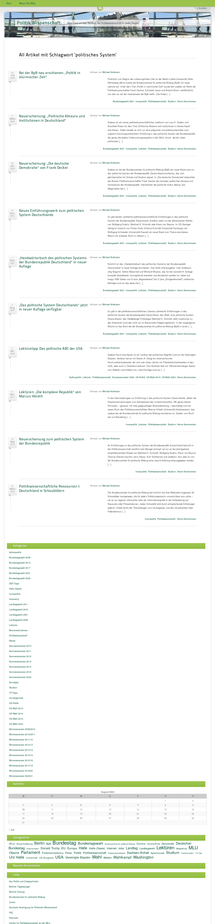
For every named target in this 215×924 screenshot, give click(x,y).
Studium (172, 101)
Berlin (39, 843)
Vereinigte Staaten (78, 857)
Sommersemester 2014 (20, 666)
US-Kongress (46, 857)
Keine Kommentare (187, 101)
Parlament (30, 852)
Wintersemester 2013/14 (21, 749)
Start (8, 3)
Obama (14, 852)
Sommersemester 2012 (20, 656)
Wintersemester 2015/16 (21, 760)
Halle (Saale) (15, 588)
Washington (143, 857)
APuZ (12, 843)
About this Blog (27, 3)
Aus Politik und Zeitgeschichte (23, 881)
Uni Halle (16, 857)
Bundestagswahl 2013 (19, 562)
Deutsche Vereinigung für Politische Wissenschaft (33, 907)
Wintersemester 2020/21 (21, 775)
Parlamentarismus (52, 853)
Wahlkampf (122, 857)
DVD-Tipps (14, 583)
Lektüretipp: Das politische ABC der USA (50, 348)
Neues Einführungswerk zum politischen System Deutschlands (51, 212)
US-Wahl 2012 (16, 713)
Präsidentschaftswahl (116, 853)
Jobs (121, 848)
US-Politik (140, 377)
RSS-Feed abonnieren (100, 8)
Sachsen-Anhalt (138, 852)
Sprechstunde (157, 853)
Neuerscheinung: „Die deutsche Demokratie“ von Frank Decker (44, 165)
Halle (83, 847)
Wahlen (107, 857)
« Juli (11, 829)
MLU (193, 847)
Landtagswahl (147, 848)
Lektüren (142, 148)
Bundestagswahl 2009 (19, 557)
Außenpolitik (75, 377)
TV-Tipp (198, 853)
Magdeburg (181, 848)
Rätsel (12, 640)
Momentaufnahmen (18, 630)
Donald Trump (50, 848)
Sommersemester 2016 (20, 671)
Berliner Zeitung (17, 891)
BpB (48, 843)
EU (63, 848)
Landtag (132, 848)
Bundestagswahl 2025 (19, 578)
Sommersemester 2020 (123, 377)
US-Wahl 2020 (169, 377)
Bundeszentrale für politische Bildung (120, 844)
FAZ (11, 912)
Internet (112, 848)
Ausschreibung (24, 843)
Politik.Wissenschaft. (39, 22)
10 (23, 809)
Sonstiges (13, 682)
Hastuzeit (13, 917)
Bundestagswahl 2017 (19, 567)
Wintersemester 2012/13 (21, 744)
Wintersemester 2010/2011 (22, 734)
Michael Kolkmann (111, 72)
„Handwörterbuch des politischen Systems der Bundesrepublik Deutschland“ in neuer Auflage (53, 262)
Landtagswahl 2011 (18, 604)
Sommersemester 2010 (20, 645)
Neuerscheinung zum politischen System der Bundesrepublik (51, 441)
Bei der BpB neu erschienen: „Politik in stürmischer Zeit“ (49, 74)
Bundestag (64, 842)
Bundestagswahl (90, 843)
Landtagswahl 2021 (18, 614)
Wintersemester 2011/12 (21, 739)
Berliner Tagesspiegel (19, 886)
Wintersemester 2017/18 (21, 765)
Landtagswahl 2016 (18, 609)
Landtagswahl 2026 (18, 619)
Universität (32, 857)
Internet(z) (14, 599)
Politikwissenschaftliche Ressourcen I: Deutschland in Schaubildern (49, 488)
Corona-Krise (153, 843)
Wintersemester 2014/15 (21, 755)
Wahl (97, 857)
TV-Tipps (13, 692)
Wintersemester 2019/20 (21, 770)
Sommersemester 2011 (20, 651)
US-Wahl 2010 (16, 708)
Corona (141, 843)
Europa (72, 848)
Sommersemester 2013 (20, 661)
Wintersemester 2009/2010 (22, 729)
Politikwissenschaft (157, 101)
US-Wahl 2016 (153, 377)
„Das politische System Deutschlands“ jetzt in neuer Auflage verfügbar (53, 306)
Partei (68, 853)
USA (59, 857)
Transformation (187, 853)
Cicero (12, 902)
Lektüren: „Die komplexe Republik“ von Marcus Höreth (50, 393)
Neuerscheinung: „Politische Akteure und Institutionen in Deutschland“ (52, 118)
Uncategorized (16, 697)
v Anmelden (202, 8)
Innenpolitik (141, 101)
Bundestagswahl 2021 (123, 101)
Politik (77, 853)
